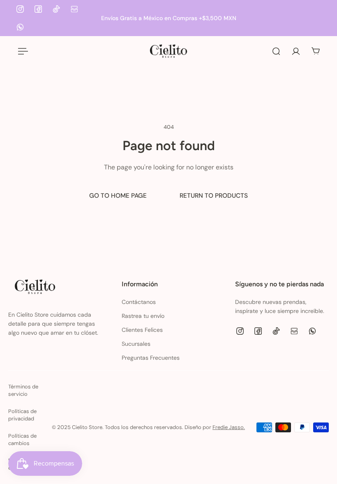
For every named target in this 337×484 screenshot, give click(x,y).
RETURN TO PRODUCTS (214, 196)
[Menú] (21, 51)
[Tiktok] (56, 9)
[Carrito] (315, 51)
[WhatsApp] (20, 27)
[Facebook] (38, 9)
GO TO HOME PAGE (118, 196)
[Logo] (168, 51)
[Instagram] (20, 9)
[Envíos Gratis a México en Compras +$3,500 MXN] (168, 18)
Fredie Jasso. (228, 427)
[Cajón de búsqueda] (276, 51)
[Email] (74, 9)
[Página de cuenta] (296, 51)
